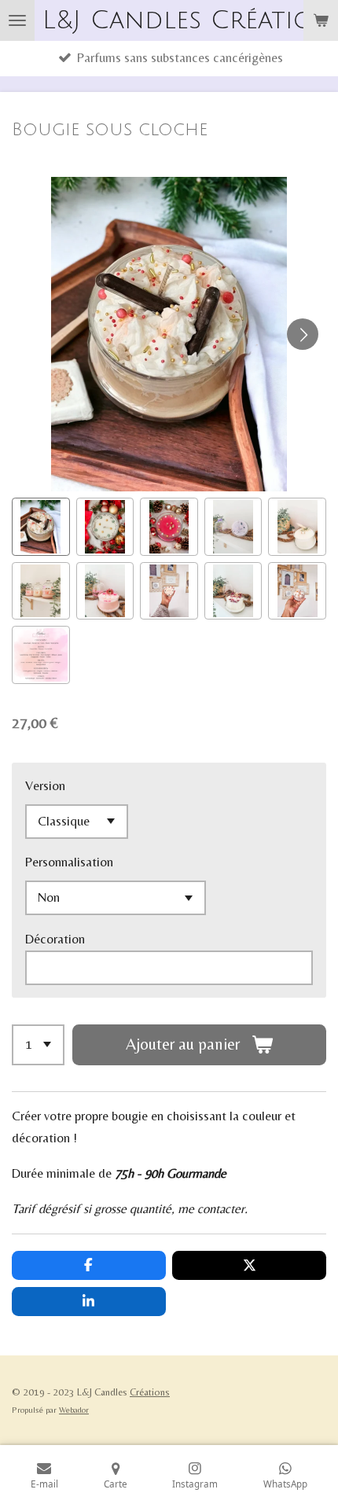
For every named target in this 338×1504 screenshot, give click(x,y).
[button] (41, 527)
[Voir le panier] (320, 20)
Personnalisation (69, 862)
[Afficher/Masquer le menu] (17, 20)
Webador (74, 1409)
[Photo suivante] (302, 334)
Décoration (55, 939)
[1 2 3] (38, 1044)
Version (45, 785)
